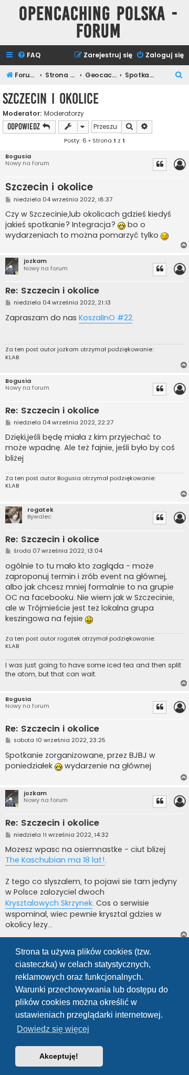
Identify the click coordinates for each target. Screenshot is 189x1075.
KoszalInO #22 (105, 317)
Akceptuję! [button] (58, 1056)
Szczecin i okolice (51, 98)
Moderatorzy (64, 113)
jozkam (35, 261)
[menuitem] (28, 55)
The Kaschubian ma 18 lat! (55, 860)
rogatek (40, 509)
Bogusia (18, 156)
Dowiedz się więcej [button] (53, 1029)
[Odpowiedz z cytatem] (159, 164)
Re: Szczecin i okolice (52, 291)
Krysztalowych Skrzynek (48, 903)
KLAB (12, 357)
